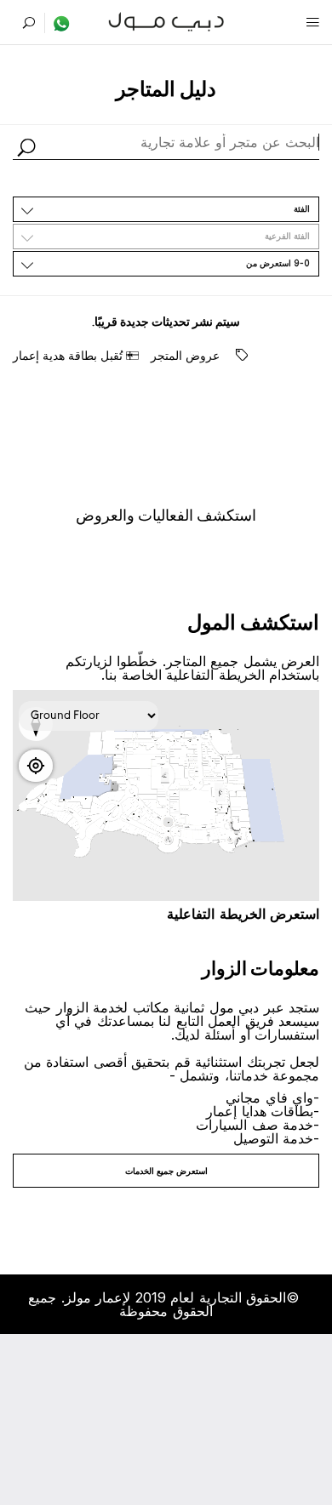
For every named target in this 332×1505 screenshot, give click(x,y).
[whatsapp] (57, 23)
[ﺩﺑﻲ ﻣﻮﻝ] (166, 20)
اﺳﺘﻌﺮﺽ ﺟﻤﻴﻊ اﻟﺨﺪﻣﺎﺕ (166, 1171)
